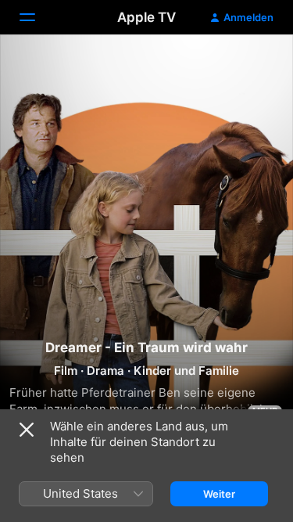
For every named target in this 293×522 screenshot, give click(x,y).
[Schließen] (27, 430)
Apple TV (146, 17)
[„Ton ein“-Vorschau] (251, 65)
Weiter (219, 494)
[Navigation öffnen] (37, 17)
